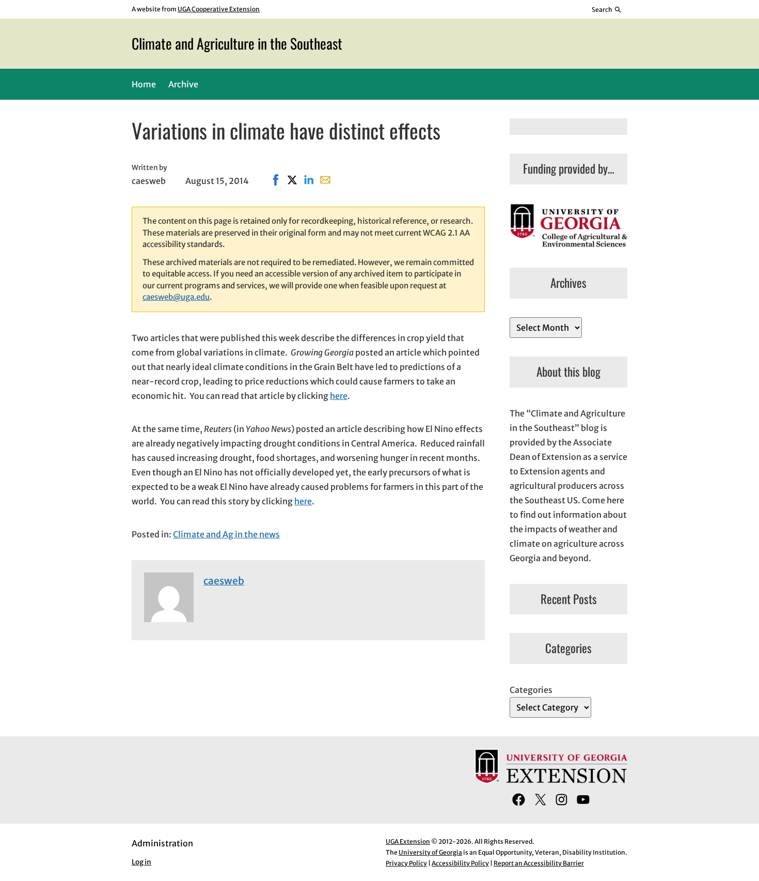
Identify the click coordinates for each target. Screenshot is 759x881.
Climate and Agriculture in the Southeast (237, 43)
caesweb (223, 581)
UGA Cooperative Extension (219, 9)
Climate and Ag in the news (226, 534)
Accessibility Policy (460, 863)
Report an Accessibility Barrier (539, 863)
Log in (141, 862)
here (338, 396)
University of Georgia (430, 852)
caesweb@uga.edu (176, 297)
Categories (531, 690)
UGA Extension (408, 841)
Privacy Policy (406, 863)
